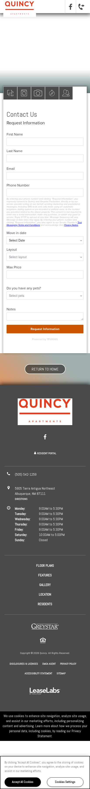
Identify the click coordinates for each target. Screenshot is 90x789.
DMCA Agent (49, 664)
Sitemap (61, 673)
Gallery (38, 93)
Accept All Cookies (22, 782)
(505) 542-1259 (81, 6)
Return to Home (45, 369)
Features (24, 93)
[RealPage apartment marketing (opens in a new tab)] (45, 691)
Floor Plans (10, 93)
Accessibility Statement (38, 673)
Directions (21, 499)
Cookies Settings (65, 782)
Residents (66, 93)
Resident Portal (46, 453)
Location (52, 93)
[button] (70, 7)
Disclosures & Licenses (24, 664)
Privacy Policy (68, 664)
